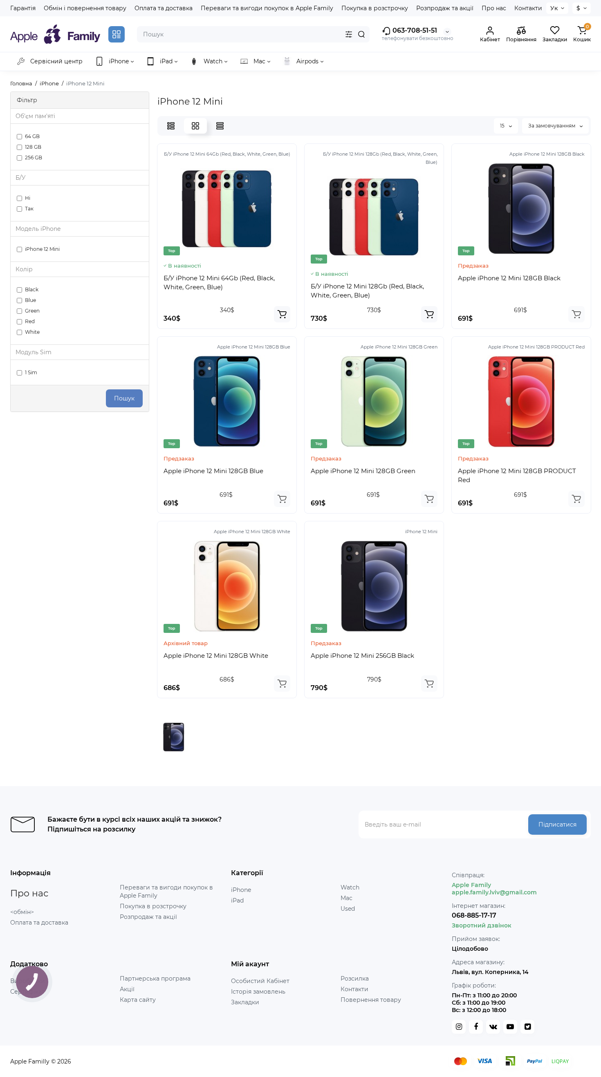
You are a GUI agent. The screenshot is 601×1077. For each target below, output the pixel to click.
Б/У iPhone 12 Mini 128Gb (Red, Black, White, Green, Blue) (367, 290)
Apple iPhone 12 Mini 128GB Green (363, 471)
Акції (127, 989)
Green (32, 311)
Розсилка (355, 978)
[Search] (361, 34)
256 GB (33, 157)
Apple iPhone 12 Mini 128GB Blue (213, 471)
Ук (554, 8)
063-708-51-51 (414, 30)
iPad (237, 900)
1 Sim (31, 372)
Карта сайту (138, 999)
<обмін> (22, 912)
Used (348, 908)
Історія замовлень (258, 991)
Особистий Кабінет (260, 981)
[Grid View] (195, 126)
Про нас (494, 8)
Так (29, 209)
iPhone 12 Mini (42, 249)
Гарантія (23, 8)
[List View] (170, 126)
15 (503, 126)
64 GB (32, 136)
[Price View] (220, 126)
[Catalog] (116, 34)
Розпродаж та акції (444, 8)
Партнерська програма (155, 978)
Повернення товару (371, 999)
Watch (350, 887)
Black (31, 289)
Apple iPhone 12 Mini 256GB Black (362, 655)
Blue (30, 300)
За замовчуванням (552, 126)
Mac (346, 898)
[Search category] (348, 34)
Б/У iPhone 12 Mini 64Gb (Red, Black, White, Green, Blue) (219, 282)
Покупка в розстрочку (374, 8)
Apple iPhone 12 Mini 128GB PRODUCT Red (517, 475)
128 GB (33, 147)
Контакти (528, 8)
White (32, 332)
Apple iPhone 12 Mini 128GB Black (509, 278)
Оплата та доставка (164, 8)
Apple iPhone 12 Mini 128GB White (216, 655)
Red (30, 321)
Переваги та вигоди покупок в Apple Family (267, 8)
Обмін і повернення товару (85, 8)
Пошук (124, 398)
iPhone (241, 890)
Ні (27, 198)
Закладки (245, 1002)
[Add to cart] (282, 314)
